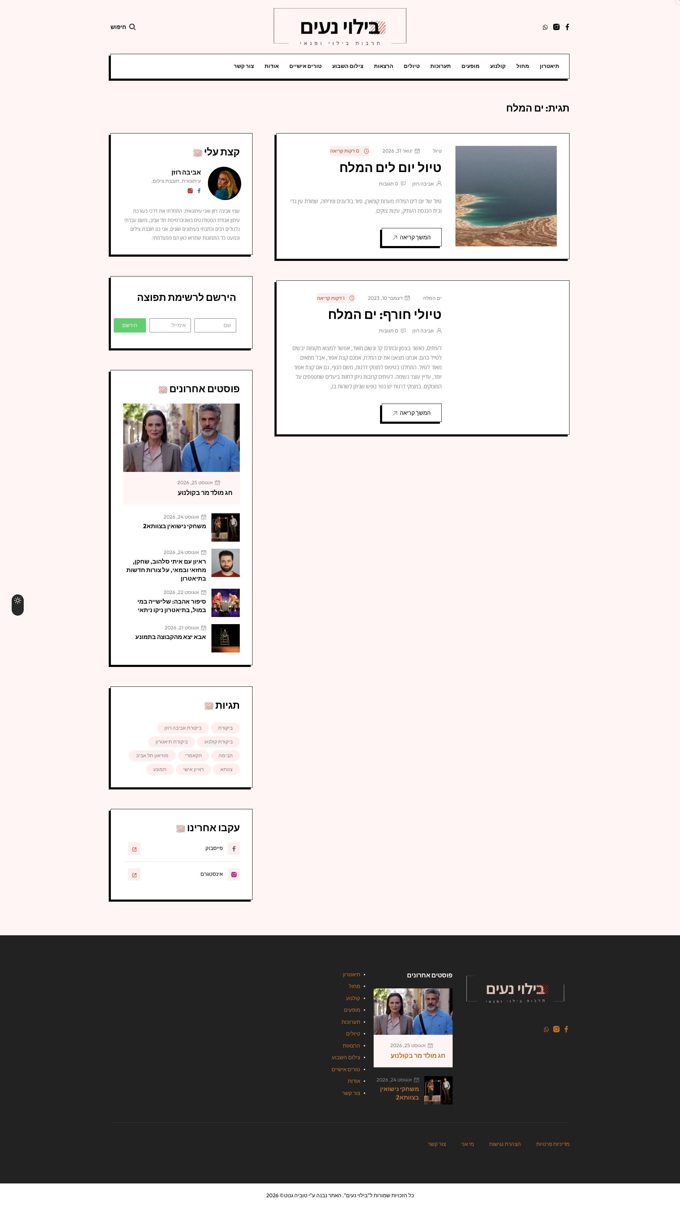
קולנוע (498, 66)
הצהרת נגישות (505, 1144)
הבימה (226, 755)
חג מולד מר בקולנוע (205, 493)
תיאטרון (549, 66)
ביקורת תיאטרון (171, 741)
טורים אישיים (305, 66)
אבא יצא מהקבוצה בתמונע (170, 636)
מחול (522, 66)
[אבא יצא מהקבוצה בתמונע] (225, 638)
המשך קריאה (415, 237)
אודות (272, 66)
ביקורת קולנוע (218, 741)
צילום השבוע (347, 66)
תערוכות (440, 66)
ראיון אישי (193, 769)
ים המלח (432, 298)
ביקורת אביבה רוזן (183, 728)
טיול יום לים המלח (390, 167)
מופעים (470, 66)
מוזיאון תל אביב (152, 755)
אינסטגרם (211, 874)
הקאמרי (193, 755)
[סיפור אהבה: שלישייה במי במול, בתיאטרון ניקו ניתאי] (225, 603)
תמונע (159, 769)
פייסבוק (214, 848)
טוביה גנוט (295, 1195)
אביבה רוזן (423, 184)
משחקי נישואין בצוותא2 (174, 526)
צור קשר (244, 66)
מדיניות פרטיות (553, 1144)
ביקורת (225, 728)
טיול (437, 151)
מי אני (467, 1144)
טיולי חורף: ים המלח (385, 314)
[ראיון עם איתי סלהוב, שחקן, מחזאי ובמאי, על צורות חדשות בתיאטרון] (225, 563)
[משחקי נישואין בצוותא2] (225, 527)
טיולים (412, 66)
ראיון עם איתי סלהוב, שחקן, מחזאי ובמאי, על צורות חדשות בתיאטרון (166, 570)
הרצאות (383, 66)
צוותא (226, 769)
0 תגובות (388, 184)
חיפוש (118, 26)
